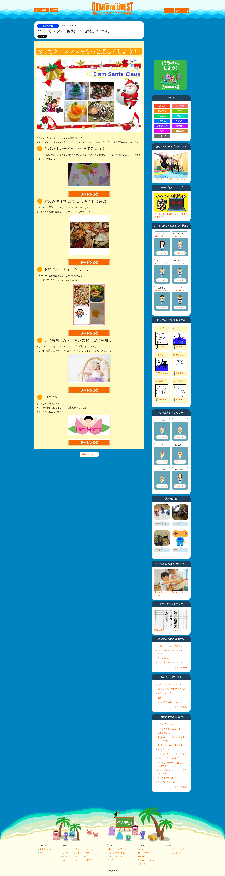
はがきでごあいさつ (167, 724)
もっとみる (182, 667)
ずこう (180, 116)
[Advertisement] (171, 37)
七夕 (160, 698)
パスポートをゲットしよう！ (180, 290)
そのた (162, 131)
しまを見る (163, 253)
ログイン (169, 11)
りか (180, 111)
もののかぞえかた (161, 381)
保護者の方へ (42, 10)
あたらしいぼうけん (114, 856)
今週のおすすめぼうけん (116, 849)
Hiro (175, 550)
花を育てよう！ (165, 733)
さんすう (162, 111)
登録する (43, 853)
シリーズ (162, 136)
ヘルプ (54, 10)
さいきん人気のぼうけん (116, 853)
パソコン (180, 126)
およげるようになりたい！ (161, 355)
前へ (84, 454)
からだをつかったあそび (169, 778)
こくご (162, 106)
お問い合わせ (143, 853)
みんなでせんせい (175, 853)
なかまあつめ (161, 290)
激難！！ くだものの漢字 (170, 646)
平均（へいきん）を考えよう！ (172, 745)
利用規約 (141, 856)
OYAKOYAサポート (161, 524)
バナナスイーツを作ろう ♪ (170, 758)
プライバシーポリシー (147, 860)
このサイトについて (176, 849)
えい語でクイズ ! (165, 749)
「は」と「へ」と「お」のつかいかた (163, 263)
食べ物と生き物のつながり (170, 702)
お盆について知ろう (167, 693)
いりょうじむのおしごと (169, 728)
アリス (161, 346)
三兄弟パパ (159, 550)
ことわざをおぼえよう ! (180, 263)
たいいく (180, 121)
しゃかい (180, 106)
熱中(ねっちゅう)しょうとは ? (172, 684)
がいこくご (162, 126)
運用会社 (141, 864)
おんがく (162, 116)
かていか (162, 121)
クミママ (177, 524)
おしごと (180, 131)
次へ (94, 454)
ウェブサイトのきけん (168, 782)
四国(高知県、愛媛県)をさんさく (173, 689)
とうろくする (182, 11)
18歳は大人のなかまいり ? (180, 236)
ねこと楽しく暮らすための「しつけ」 (163, 236)
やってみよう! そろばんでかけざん (179, 381)
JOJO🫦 (179, 346)
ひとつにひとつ (179, 355)
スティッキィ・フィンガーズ (163, 373)
